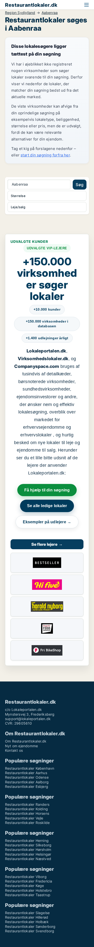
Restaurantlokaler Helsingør (28, 854)
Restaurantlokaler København (29, 768)
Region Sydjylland (20, 13)
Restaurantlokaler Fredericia (28, 881)
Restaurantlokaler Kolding (26, 809)
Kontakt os (14, 750)
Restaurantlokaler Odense (27, 777)
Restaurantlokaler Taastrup (27, 895)
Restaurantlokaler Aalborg (27, 782)
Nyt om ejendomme (21, 746)
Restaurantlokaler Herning (27, 840)
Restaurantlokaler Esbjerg (26, 786)
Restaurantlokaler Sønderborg (30, 926)
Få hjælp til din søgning (47, 490)
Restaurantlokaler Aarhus (26, 773)
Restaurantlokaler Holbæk (27, 922)
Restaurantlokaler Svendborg (29, 931)
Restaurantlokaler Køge (24, 885)
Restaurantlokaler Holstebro (28, 890)
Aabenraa (50, 13)
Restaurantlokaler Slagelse (27, 913)
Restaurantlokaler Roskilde (27, 822)
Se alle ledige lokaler (47, 506)
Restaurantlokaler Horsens (27, 813)
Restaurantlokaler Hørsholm (28, 849)
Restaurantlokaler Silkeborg (28, 845)
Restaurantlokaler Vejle (24, 818)
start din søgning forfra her (45, 155)
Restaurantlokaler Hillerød (26, 917)
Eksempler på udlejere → (47, 522)
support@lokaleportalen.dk (28, 719)
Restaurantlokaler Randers (27, 804)
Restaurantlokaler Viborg (26, 877)
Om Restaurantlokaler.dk (26, 741)
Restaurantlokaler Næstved (28, 859)
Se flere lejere (47, 544)
